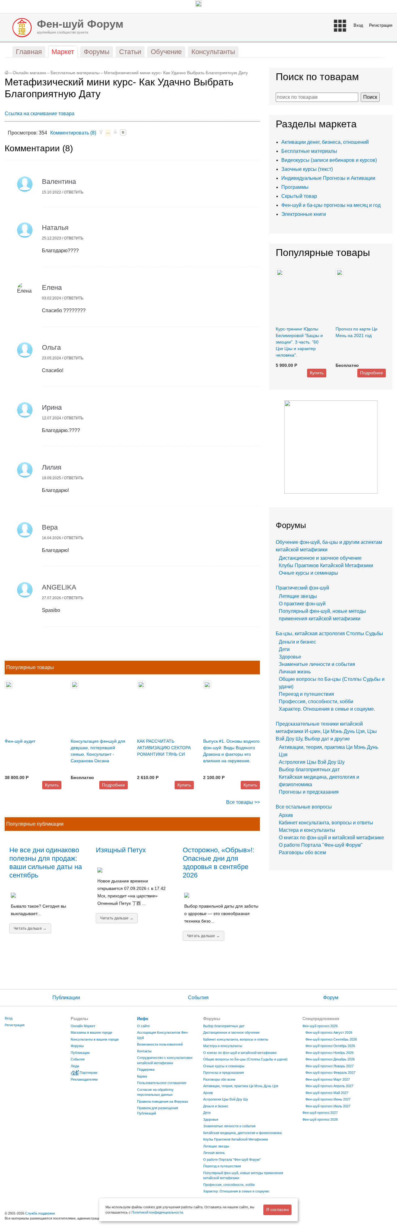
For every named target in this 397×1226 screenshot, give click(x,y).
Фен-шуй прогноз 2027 (320, 1112)
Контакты (144, 1051)
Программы (295, 187)
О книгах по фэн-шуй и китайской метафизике (331, 837)
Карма (142, 1076)
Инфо (142, 1018)
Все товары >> (243, 802)
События (198, 997)
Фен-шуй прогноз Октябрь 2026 (330, 1046)
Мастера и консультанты (307, 830)
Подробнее (113, 784)
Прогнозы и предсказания (309, 792)
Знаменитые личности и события (317, 664)
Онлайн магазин (29, 73)
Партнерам (88, 1072)
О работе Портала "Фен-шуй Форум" (321, 845)
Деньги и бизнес (297, 642)
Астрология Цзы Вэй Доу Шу (312, 762)
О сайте (143, 1026)
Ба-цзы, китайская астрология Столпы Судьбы (329, 633)
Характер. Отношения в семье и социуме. (327, 709)
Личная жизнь (295, 671)
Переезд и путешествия (306, 694)
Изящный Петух (121, 850)
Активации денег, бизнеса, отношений (325, 142)
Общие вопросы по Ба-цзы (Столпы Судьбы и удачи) (245, 1059)
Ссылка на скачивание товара (39, 113)
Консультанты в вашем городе (95, 1039)
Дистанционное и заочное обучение (320, 558)
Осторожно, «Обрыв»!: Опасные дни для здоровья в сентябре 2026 (218, 862)
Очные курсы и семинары (308, 573)
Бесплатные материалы (75, 73)
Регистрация (380, 25)
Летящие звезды (298, 596)
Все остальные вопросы (304, 806)
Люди (75, 1066)
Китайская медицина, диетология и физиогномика (242, 1133)
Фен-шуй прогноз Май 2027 (327, 1093)
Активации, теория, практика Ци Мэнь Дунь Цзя (240, 1086)
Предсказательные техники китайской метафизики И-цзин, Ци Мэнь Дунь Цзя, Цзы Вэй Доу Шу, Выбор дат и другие (326, 731)
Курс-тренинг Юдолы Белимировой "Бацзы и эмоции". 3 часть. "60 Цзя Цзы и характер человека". (299, 342)
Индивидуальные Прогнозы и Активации (328, 178)
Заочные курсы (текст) (307, 169)
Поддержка (145, 1069)
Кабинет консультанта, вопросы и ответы (326, 822)
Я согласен (277, 1209)
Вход (358, 25)
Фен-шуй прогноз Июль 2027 (328, 1106)
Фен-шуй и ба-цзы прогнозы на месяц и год (331, 205)
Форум (330, 997)
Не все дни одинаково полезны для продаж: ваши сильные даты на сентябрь (45, 862)
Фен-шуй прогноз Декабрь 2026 (330, 1059)
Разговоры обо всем (302, 852)
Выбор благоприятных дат (309, 769)
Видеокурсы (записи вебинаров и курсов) (329, 160)
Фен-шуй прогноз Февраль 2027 (330, 1072)
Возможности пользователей (160, 1044)
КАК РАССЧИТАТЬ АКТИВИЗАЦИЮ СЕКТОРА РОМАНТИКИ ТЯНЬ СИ (164, 748)
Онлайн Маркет (83, 1026)
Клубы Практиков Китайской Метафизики (326, 565)
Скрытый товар (299, 196)
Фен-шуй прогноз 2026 (320, 1026)
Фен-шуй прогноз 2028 (320, 1119)
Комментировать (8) (73, 132)
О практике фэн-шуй (302, 603)
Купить (52, 784)
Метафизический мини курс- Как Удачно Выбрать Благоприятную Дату (176, 73)
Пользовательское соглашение (161, 1083)
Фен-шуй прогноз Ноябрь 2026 (330, 1053)
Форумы (77, 1046)
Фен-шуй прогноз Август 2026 (329, 1032)
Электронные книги (303, 214)
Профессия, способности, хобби (316, 701)
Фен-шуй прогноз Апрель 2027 (329, 1086)
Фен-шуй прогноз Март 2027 (328, 1079)
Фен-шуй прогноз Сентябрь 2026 (331, 1039)
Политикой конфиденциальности (157, 1212)
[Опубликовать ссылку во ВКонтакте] (123, 132)
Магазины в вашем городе (91, 1032)
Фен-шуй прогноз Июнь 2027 (328, 1099)
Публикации (66, 997)
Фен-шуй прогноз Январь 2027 (330, 1066)
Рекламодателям (84, 1079)
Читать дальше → (30, 928)
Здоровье (290, 656)
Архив (286, 815)
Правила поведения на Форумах (162, 1101)
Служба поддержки (40, 1213)
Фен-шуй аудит (20, 741)
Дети (284, 649)
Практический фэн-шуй (302, 587)
